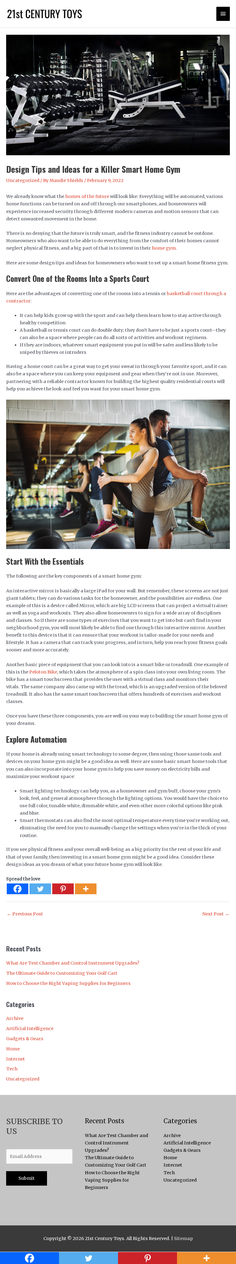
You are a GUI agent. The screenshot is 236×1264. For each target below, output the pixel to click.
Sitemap (183, 1238)
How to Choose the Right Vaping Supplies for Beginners (68, 983)
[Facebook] (17, 888)
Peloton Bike (43, 672)
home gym (164, 248)
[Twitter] (40, 888)
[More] (85, 888)
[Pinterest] (63, 888)
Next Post (215, 914)
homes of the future (87, 196)
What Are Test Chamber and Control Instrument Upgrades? (72, 963)
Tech (12, 1069)
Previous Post (25, 914)
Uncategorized (22, 180)
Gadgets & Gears (24, 1038)
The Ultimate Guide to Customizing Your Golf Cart (61, 973)
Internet (15, 1059)
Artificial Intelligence (29, 1028)
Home (13, 1049)
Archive (14, 1018)
